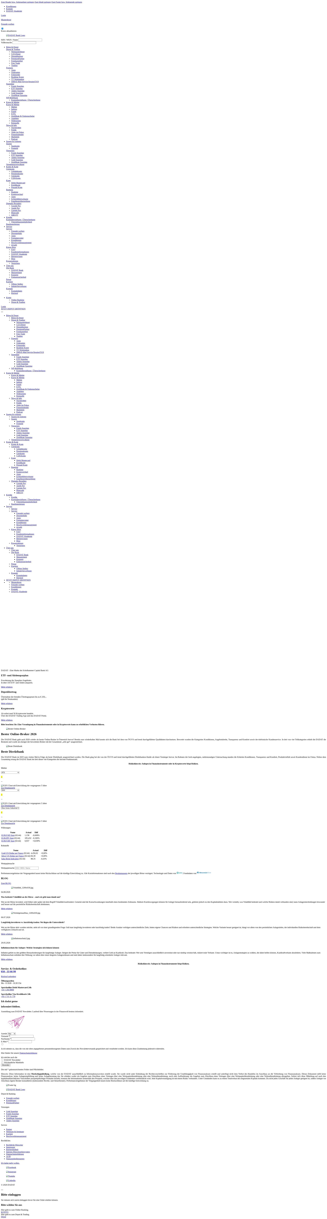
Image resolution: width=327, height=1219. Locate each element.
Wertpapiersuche (7, 868)
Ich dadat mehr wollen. (10, 1163)
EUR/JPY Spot (7, 838)
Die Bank (10, 268)
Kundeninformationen (20, 252)
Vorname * (5, 1036)
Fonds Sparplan (17, 86)
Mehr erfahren (7, 687)
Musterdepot (16, 582)
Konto (8, 298)
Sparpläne (10, 84)
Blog (13, 259)
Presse (8, 279)
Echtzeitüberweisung (19, 199)
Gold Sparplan (17, 93)
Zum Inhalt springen (42, 2)
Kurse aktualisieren (8, 31)
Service (9, 226)
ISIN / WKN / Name (9, 40)
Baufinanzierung (13, 224)
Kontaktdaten (16, 291)
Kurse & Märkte (12, 102)
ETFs (13, 114)
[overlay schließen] (2, 1189)
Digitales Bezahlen (13, 203)
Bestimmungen (121, 873)
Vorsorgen (10, 151)
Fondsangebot (17, 61)
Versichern (15, 263)
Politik (13, 130)
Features (9, 68)
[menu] (2, 311)
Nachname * (6, 1039)
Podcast (14, 139)
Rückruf (14, 293)
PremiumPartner (17, 59)
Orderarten (15, 72)
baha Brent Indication (10, 859)
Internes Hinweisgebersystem (18, 1152)
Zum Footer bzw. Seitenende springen (66, 2)
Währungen (16, 121)
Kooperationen (12, 261)
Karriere (9, 282)
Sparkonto (15, 146)
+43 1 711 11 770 (8, 996)
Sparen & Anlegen (13, 141)
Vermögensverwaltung (15, 164)
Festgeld (14, 148)
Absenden (5, 1065)
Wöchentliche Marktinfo (14, 1062)
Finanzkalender (17, 134)
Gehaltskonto (16, 171)
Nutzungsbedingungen (15, 1159)
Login (3, 15)
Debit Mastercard (18, 183)
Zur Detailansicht (8, 788)
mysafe (14, 245)
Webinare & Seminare (15, 1132)
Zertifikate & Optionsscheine (22, 116)
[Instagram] (163, 1172)
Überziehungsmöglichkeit (21, 222)
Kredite (9, 217)
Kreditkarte (15, 185)
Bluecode (15, 213)
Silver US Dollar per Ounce (12, 856)
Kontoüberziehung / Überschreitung (25, 100)
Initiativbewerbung (18, 286)
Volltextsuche (6, 42)
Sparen (9, 144)
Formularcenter (17, 238)
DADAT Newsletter (12, 1060)
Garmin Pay (16, 210)
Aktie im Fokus (17, 132)
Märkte (14, 107)
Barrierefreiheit (12, 1149)
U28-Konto (16, 178)
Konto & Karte (12, 167)
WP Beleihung (12, 98)
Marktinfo (15, 137)
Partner (9, 1129)
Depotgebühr (16, 233)
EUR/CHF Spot (7, 841)
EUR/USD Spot (8, 835)
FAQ (13, 249)
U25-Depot (15, 54)
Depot (3, 1217)
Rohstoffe (15, 123)
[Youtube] (163, 1176)
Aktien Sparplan (17, 91)
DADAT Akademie (14, 11)
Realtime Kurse (17, 77)
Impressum (10, 1147)
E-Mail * (4, 1041)
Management (16, 272)
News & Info (11, 125)
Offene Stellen (17, 284)
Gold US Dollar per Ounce (12, 853)
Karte (8, 180)
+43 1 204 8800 (7, 990)
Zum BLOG (6, 883)
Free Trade (15, 63)
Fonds (13, 111)
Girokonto (10, 169)
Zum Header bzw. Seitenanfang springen (17, 2)
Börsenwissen (16, 256)
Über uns (10, 266)
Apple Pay (15, 208)
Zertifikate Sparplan (19, 95)
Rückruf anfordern (8, 976)
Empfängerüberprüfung (20, 201)
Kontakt (9, 9)
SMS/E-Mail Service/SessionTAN (25, 82)
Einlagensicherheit (18, 277)
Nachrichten (16, 128)
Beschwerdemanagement (21, 243)
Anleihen (15, 118)
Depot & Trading (13, 49)
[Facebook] (163, 1167)
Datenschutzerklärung (28, 1053)
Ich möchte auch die (9, 1057)
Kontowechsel (17, 194)
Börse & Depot (12, 47)
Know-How (11, 247)
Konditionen (11, 6)
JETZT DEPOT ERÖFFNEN (13, 309)
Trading (14, 65)
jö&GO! (14, 215)
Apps (13, 70)
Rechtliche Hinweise (14, 1145)
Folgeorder (15, 75)
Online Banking (17, 300)
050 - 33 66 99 (8, 971)
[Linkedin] (163, 1180)
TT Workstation (17, 79)
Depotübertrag (17, 56)
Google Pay (16, 206)
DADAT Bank (17, 270)
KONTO (4, 1212)
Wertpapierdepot (18, 52)
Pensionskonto (17, 174)
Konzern (14, 275)
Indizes (14, 109)
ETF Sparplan (17, 88)
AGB (8, 1156)
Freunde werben (17, 231)
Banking (9, 190)
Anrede (4, 1034)
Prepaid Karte (16, 187)
